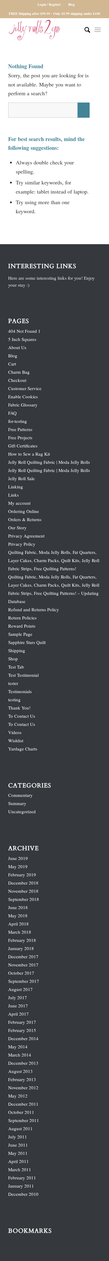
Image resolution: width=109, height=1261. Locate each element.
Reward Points (21, 626)
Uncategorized (22, 811)
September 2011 (23, 1120)
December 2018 (23, 883)
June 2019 (18, 858)
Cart (12, 364)
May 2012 (18, 1096)
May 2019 (18, 866)
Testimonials (20, 691)
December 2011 (23, 1104)
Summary (17, 803)
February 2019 (22, 875)
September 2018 (23, 899)
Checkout (17, 380)
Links (13, 495)
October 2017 (21, 973)
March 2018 (19, 932)
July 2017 (17, 997)
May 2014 (18, 1047)
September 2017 (23, 981)
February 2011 (22, 1178)
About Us (17, 347)
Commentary (20, 795)
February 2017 (22, 1022)
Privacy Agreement (26, 536)
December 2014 (23, 1038)
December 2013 (23, 1063)
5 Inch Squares (22, 339)
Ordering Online (23, 511)
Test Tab (16, 667)
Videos (14, 732)
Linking (15, 487)
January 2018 (21, 948)
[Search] (84, 30)
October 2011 (21, 1112)
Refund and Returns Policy (33, 609)
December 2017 (23, 956)
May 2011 (18, 1153)
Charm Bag (19, 372)
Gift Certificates (23, 446)
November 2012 (23, 1087)
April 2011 (18, 1161)
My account (19, 503)
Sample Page (20, 634)
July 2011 (17, 1137)
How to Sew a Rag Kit (29, 454)
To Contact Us (21, 716)
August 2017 (20, 989)
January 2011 (21, 1186)
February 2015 (22, 1030)
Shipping (16, 650)
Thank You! (19, 708)
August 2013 (20, 1071)
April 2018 (18, 924)
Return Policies (22, 618)
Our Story (17, 527)
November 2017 (23, 965)
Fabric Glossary (23, 405)
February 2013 (22, 1079)
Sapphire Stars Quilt (27, 642)
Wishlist (15, 740)
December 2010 (23, 1194)
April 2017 (18, 1014)
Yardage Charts (22, 749)
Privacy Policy (21, 544)
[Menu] (97, 30)
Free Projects (20, 437)
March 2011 (19, 1169)
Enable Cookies (23, 396)
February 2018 (22, 940)
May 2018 (18, 915)
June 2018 (18, 907)
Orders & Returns (24, 519)
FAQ (12, 413)
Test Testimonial (23, 675)
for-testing (17, 421)
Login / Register (49, 4)
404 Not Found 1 (24, 331)
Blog (71, 4)
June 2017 (18, 1006)
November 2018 (23, 891)
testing (14, 699)
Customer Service (24, 388)
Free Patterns (20, 429)
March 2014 (19, 1055)
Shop (13, 659)
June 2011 (18, 1145)
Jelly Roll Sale (21, 478)
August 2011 (20, 1128)
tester (13, 683)
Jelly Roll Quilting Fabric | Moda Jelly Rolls (49, 462)
